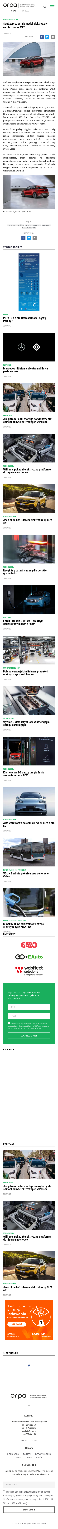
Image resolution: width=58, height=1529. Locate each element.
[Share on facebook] (42, 37)
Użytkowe (7, 365)
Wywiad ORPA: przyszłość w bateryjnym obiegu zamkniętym (26, 723)
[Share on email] (53, 37)
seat (34, 228)
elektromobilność (14, 225)
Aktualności (8, 415)
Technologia (8, 466)
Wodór (39, 1457)
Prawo (29, 1457)
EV (23, 225)
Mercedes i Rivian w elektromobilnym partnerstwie (25, 370)
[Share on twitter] (47, 37)
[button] (52, 6)
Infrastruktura (43, 1454)
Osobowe (7, 20)
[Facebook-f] (29, 1365)
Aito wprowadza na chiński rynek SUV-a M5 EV (28, 824)
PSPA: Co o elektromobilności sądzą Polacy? (24, 319)
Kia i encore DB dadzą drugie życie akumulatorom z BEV (23, 774)
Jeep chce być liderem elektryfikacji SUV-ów (28, 521)
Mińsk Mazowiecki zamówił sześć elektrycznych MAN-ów (23, 925)
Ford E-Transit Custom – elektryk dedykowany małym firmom (23, 622)
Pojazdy (14, 20)
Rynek (5, 314)
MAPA (34, 1440)
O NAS (13, 11)
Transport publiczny (11, 668)
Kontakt (25, 11)
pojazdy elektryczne (33, 225)
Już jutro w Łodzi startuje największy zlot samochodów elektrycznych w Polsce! (27, 420)
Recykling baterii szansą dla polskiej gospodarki (25, 572)
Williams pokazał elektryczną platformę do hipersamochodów (27, 471)
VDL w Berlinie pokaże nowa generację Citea (26, 875)
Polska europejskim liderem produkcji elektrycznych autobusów (25, 673)
